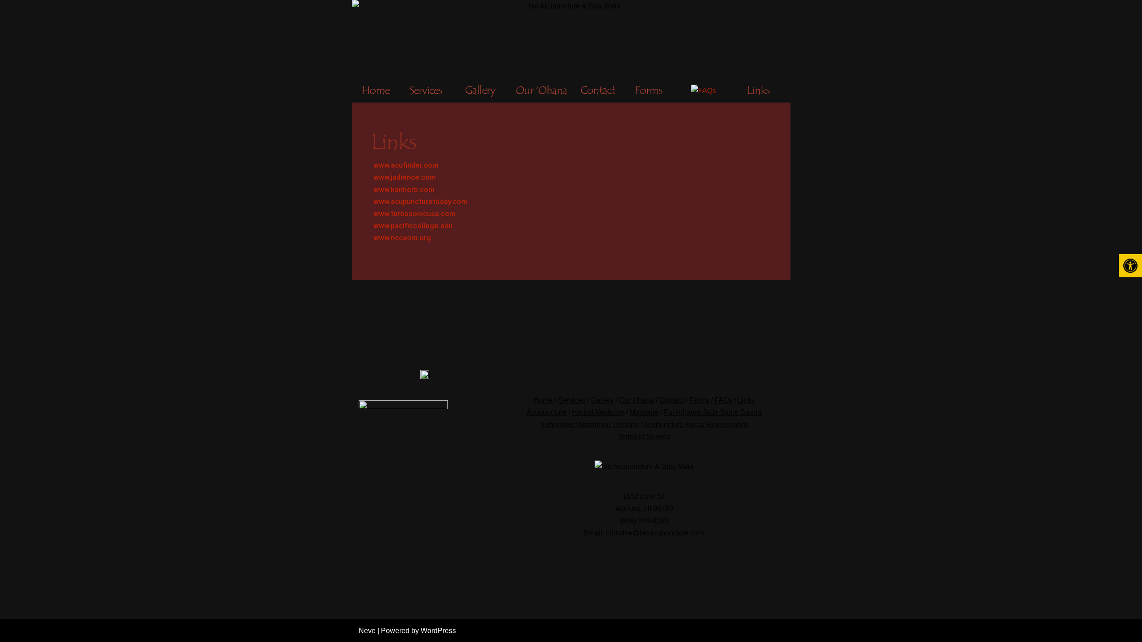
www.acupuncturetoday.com (420, 202)
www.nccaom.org (402, 238)
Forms (699, 400)
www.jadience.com (404, 177)
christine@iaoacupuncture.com (655, 533)
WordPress (438, 630)
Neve (367, 630)
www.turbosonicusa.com (414, 214)
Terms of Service (644, 436)
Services (572, 400)
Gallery (602, 400)
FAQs (723, 400)
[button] (1130, 265)
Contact (671, 400)
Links (746, 400)
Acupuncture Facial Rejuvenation (696, 424)
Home (543, 400)
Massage (643, 412)
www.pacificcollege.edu (413, 226)
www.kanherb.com (403, 189)
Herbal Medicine (598, 412)
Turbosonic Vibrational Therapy (588, 424)
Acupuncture (546, 412)
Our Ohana (636, 400)
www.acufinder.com (406, 165)
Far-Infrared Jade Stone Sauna (712, 412)
